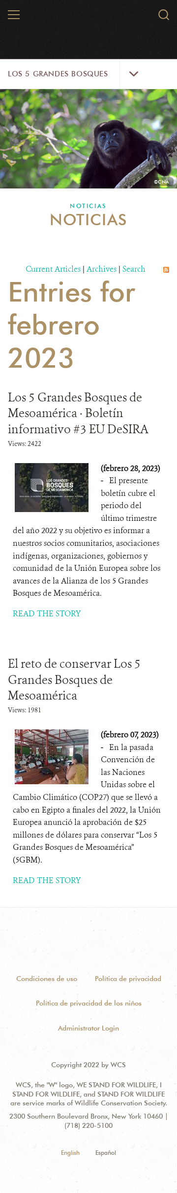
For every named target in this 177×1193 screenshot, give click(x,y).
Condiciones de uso (46, 978)
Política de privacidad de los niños (89, 1003)
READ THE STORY (47, 613)
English (70, 1152)
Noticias (88, 206)
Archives (102, 269)
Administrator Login (88, 1028)
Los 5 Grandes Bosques (58, 74)
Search (134, 269)
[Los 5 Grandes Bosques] (89, 21)
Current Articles (53, 269)
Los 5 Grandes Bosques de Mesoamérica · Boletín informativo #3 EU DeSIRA (78, 413)
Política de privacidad (128, 978)
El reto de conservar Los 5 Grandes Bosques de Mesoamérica (74, 679)
